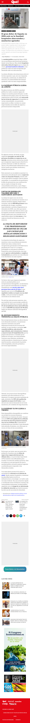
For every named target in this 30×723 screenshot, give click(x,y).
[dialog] (15, 361)
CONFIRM (9, 387)
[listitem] (15, 360)
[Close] (27, 333)
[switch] (24, 363)
